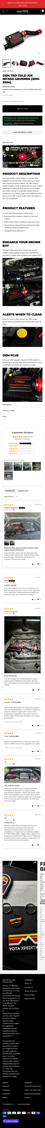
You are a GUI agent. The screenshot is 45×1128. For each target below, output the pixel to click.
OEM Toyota (8, 71)
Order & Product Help (33, 1086)
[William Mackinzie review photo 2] (6, 542)
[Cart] (41, 11)
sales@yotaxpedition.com (11, 124)
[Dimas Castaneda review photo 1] (22, 644)
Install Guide (9, 410)
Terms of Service (31, 991)
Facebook (6, 1094)
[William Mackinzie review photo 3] (12, 542)
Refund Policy (30, 999)
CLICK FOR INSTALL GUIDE (22, 132)
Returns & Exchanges (33, 1094)
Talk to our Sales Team (33, 1090)
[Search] (7, 11)
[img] (8, 505)
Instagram (6, 1090)
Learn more (22, 5)
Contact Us (29, 987)
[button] (13, 443)
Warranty (7, 404)
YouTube (6, 1086)
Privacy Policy (30, 995)
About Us (28, 983)
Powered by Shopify (23, 1104)
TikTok (5, 1098)
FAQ (4, 416)
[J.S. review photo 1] (22, 774)
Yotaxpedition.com (10, 1064)
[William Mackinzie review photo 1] (22, 526)
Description (8, 142)
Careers (27, 1098)
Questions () (23, 491)
